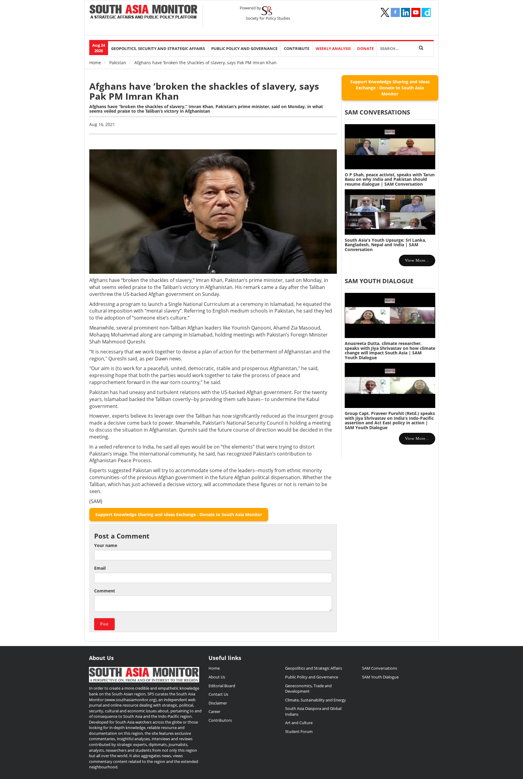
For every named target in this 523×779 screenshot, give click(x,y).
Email (100, 568)
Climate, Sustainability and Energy (315, 700)
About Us (217, 677)
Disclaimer (218, 703)
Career (214, 711)
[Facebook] (395, 12)
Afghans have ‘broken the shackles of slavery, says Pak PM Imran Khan (204, 91)
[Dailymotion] (426, 12)
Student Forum (299, 731)
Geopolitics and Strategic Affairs (313, 668)
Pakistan (117, 62)
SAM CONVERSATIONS (377, 112)
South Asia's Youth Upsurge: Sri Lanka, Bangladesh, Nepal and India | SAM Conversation (385, 244)
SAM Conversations (379, 668)
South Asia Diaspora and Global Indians (313, 711)
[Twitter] (385, 12)
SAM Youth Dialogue (379, 281)
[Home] (143, 12)
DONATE (365, 48)
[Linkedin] (405, 12)
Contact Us (218, 694)
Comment (104, 591)
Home (95, 62)
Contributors (220, 720)
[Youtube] (415, 12)
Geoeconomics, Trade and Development (308, 688)
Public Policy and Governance (244, 48)
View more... (417, 260)
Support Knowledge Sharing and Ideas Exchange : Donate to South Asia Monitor (178, 514)
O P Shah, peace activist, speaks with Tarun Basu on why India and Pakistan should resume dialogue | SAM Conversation (390, 179)
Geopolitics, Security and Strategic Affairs (158, 48)
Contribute (296, 48)
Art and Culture (299, 722)
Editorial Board (222, 685)
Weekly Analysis (333, 48)
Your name (105, 545)
